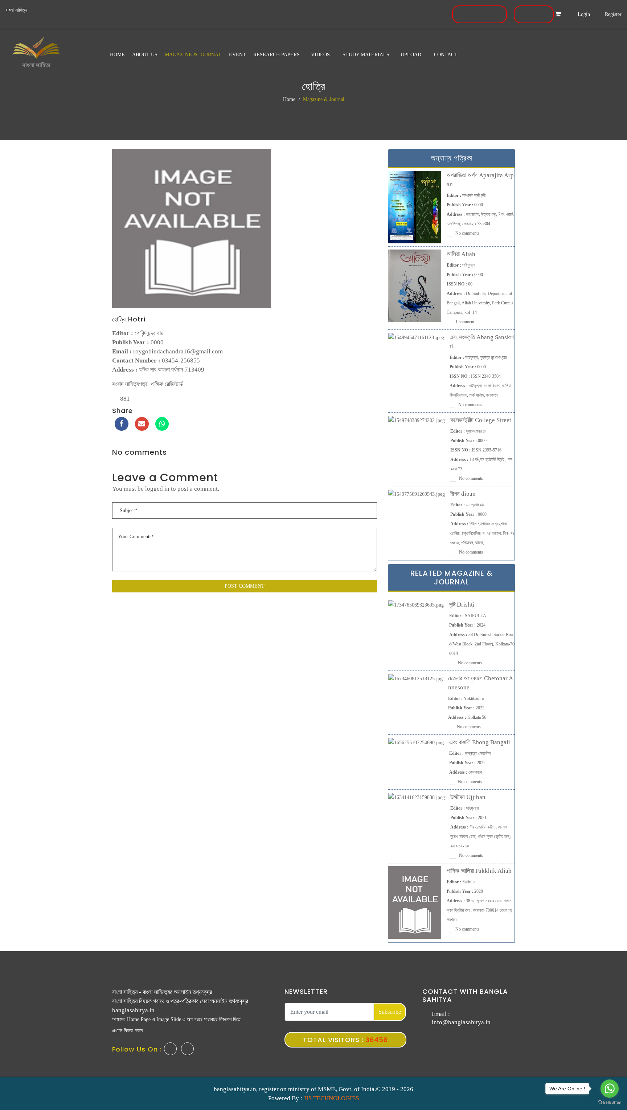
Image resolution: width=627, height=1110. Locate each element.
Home (117, 54)
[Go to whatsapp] (610, 1088)
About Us (144, 54)
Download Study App (478, 14)
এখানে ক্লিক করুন (127, 1030)
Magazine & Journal (193, 54)
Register (612, 14)
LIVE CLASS (533, 14)
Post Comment (245, 586)
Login (583, 14)
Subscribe (389, 1012)
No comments (466, 233)
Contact (446, 54)
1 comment (464, 321)
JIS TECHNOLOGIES (331, 1098)
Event (237, 54)
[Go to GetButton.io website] (609, 1102)
